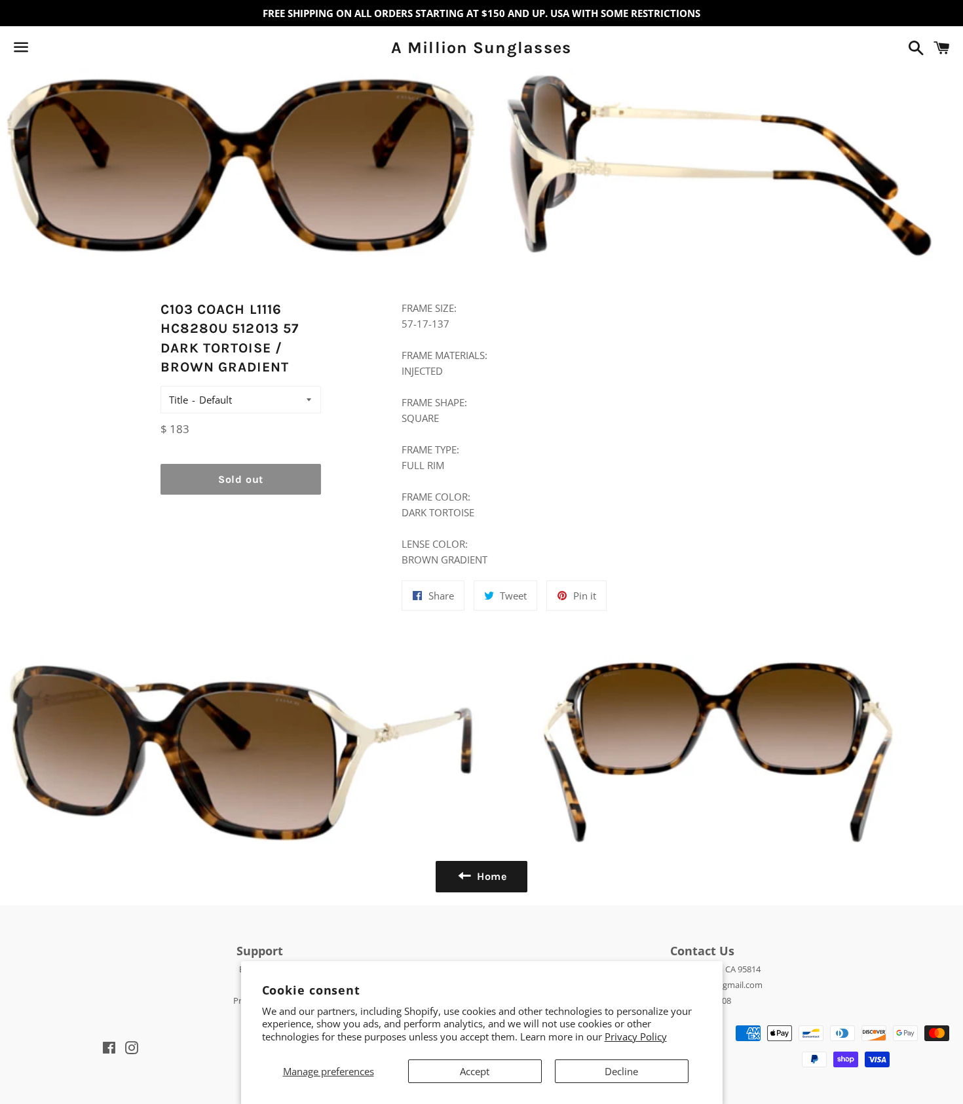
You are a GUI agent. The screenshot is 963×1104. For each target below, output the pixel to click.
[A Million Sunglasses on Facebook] (44, 49)
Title (178, 399)
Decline (621, 1071)
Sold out (240, 479)
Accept (474, 1071)
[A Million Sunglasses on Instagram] (67, 49)
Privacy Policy (636, 1036)
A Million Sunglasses (481, 47)
